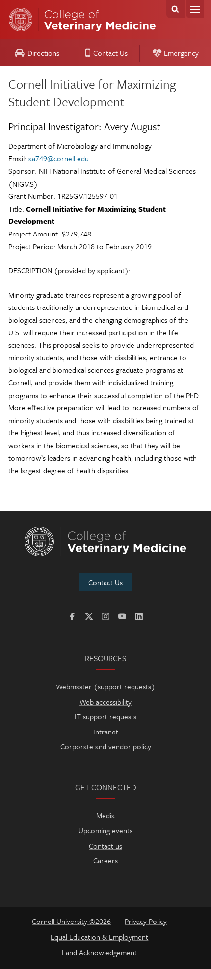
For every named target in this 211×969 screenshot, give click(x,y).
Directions (43, 52)
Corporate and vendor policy (105, 746)
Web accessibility (105, 701)
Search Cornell (175, 9)
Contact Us (110, 52)
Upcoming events (105, 830)
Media (105, 815)
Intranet (105, 731)
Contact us (105, 845)
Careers (105, 860)
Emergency (181, 52)
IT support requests (105, 716)
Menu (195, 9)
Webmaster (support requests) (105, 686)
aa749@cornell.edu (58, 158)
